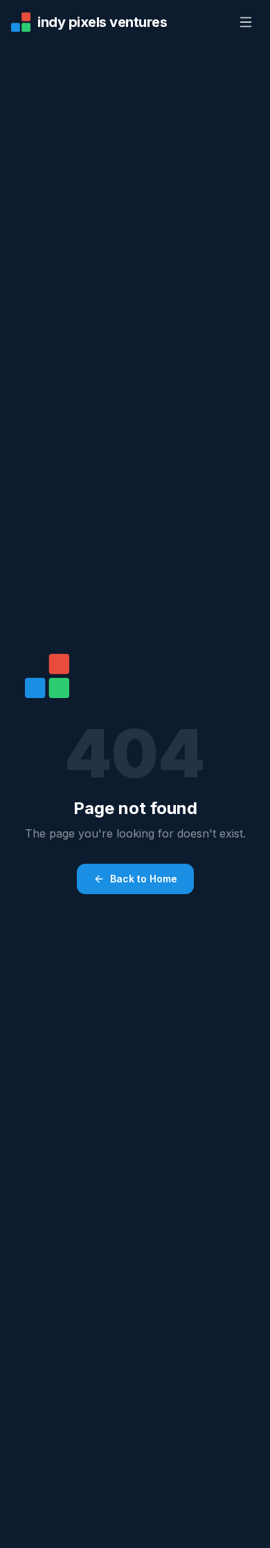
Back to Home (143, 878)
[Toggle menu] (246, 22)
